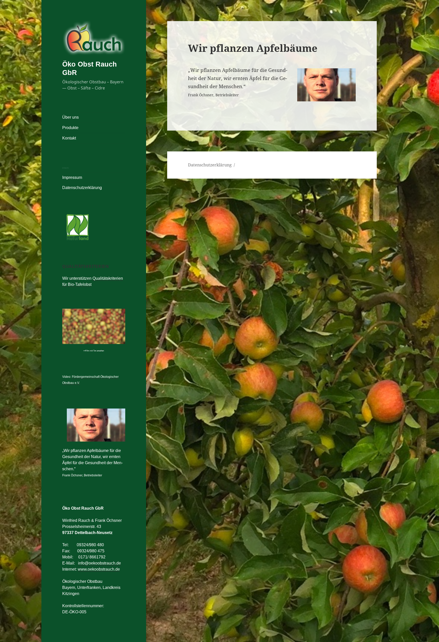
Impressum (72, 177)
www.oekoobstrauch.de (99, 569)
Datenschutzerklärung (82, 187)
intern (65, 167)
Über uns (70, 117)
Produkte (70, 128)
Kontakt (69, 138)
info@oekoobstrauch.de (99, 563)
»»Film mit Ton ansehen (93, 351)
